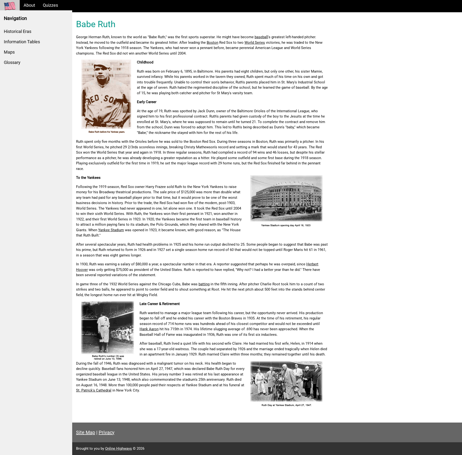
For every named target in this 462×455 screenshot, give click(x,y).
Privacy (106, 432)
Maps (9, 52)
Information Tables (22, 41)
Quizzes (50, 5)
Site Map (85, 432)
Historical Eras (17, 31)
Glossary (12, 62)
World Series (254, 42)
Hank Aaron (149, 329)
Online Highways (118, 448)
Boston (212, 42)
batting (204, 284)
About (29, 5)
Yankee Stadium (111, 230)
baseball (261, 37)
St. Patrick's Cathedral (93, 390)
